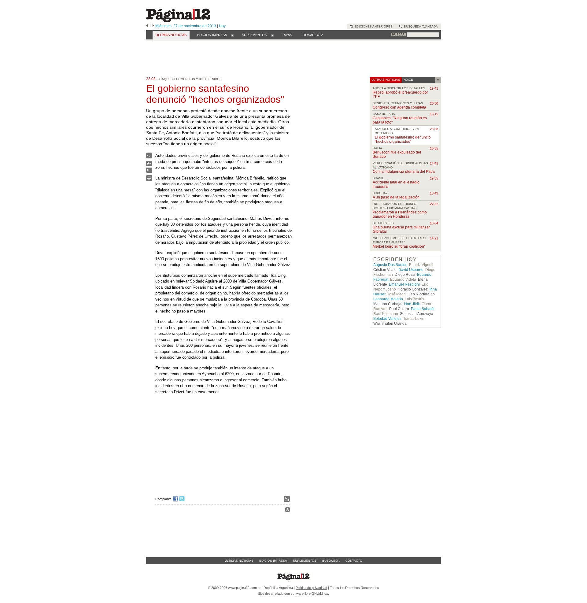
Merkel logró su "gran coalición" (399, 246)
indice (407, 79)
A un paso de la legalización (396, 197)
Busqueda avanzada (420, 26)
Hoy (222, 26)
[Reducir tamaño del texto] (149, 171)
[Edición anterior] (147, 26)
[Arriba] (287, 510)
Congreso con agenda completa (399, 107)
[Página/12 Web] (178, 21)
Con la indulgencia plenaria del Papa (404, 171)
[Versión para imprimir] (149, 179)
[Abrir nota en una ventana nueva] (149, 157)
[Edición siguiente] (153, 26)
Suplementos (304, 560)
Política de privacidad (311, 588)
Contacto (353, 560)
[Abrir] (232, 35)
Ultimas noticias (239, 560)
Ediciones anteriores (373, 26)
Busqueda (331, 560)
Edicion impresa (273, 560)
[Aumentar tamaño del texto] (149, 165)
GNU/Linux (320, 593)
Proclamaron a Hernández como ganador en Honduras (400, 214)
